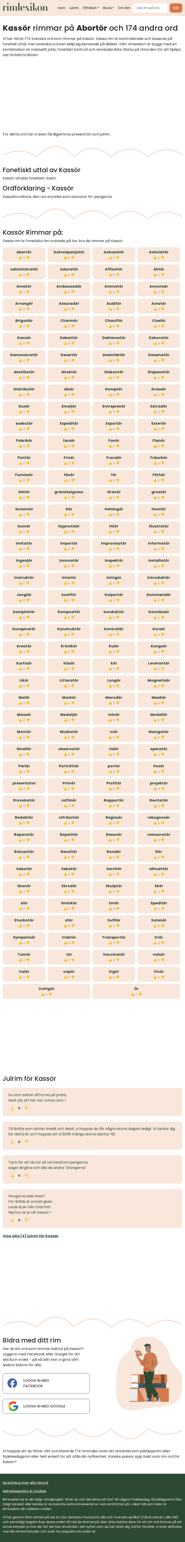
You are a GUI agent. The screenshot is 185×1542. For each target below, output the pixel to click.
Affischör (114, 269)
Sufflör (113, 920)
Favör (113, 440)
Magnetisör (159, 680)
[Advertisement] (92, 94)
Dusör (24, 406)
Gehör (24, 492)
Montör (24, 731)
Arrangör (24, 303)
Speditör (158, 903)
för (114, 474)
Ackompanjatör (68, 252)
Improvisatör (114, 543)
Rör (158, 851)
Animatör (113, 286)
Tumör (24, 954)
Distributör (24, 389)
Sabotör (24, 868)
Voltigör (47, 988)
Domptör (114, 389)
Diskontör (113, 372)
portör (114, 766)
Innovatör (69, 560)
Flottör (24, 457)
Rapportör (114, 800)
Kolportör (114, 594)
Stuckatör (24, 920)
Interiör (69, 577)
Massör (24, 714)
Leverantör (158, 663)
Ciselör (159, 320)
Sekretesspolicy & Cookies (24, 1491)
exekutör (24, 423)
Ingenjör (24, 560)
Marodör (113, 697)
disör (69, 389)
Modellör (158, 714)
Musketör (69, 731)
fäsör (69, 474)
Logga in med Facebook (36, 1383)
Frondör (114, 457)
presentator (24, 783)
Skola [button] (107, 8)
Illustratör (159, 526)
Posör (158, 766)
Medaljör (69, 714)
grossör (158, 492)
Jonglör (24, 594)
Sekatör (69, 868)
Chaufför (114, 320)
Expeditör (69, 423)
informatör (159, 543)
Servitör (114, 868)
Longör (114, 680)
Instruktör (24, 577)
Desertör (69, 354)
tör (69, 954)
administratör (24, 269)
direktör (69, 372)
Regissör (114, 817)
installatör (158, 560)
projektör (159, 783)
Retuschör (24, 851)
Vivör (159, 971)
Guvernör (24, 509)
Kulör (114, 646)
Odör (114, 749)
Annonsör (158, 286)
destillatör (24, 372)
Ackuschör (114, 252)
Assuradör (69, 303)
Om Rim (124, 8)
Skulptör (114, 886)
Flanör (159, 440)
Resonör (114, 834)
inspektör (114, 560)
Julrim (74, 8)
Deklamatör (114, 337)
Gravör (114, 492)
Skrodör (69, 886)
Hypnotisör (69, 526)
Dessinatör (158, 354)
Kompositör (69, 611)
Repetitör (69, 834)
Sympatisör (24, 937)
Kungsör (159, 646)
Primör (68, 783)
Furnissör (24, 474)
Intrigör (113, 577)
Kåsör (69, 663)
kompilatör (24, 611)
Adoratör (69, 269)
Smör (114, 903)
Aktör (158, 269)
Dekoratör (159, 337)
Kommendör (159, 594)
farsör (69, 440)
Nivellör (24, 749)
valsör (159, 954)
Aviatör (158, 303)
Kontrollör (114, 629)
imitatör (24, 543)
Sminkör (69, 903)
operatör (158, 749)
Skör (159, 886)
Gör (68, 509)
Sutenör (158, 920)
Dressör (158, 389)
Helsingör (114, 509)
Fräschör (158, 457)
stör (69, 920)
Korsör (159, 629)
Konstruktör (69, 629)
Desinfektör (114, 354)
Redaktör (24, 817)
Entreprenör (113, 406)
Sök (176, 8)
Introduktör (158, 577)
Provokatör (24, 800)
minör (114, 714)
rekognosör (159, 817)
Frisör (69, 457)
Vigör (114, 971)
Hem (61, 8)
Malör (24, 697)
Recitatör (159, 800)
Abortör (24, 252)
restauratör (158, 834)
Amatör (24, 286)
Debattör (69, 337)
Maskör (159, 697)
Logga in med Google (44, 1406)
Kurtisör (24, 663)
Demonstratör (24, 354)
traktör (69, 937)
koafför (69, 594)
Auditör (113, 303)
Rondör (114, 851)
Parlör (24, 766)
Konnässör (158, 611)
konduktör (114, 611)
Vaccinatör (114, 954)
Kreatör (24, 646)
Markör (69, 697)
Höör (113, 526)
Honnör (159, 509)
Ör (136, 988)
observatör (69, 749)
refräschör (69, 817)
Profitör (113, 783)
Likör (24, 680)
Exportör (114, 423)
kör (114, 663)
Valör (24, 971)
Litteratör (69, 680)
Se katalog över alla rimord (25, 1482)
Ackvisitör (159, 252)
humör (24, 526)
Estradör (158, 406)
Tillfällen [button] (89, 8)
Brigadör (24, 320)
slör (24, 903)
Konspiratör (24, 629)
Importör (69, 543)
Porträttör (69, 766)
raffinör (68, 800)
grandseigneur (68, 492)
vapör (69, 971)
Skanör (24, 886)
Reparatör (24, 834)
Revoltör (69, 851)
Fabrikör (24, 440)
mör (114, 731)
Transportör (114, 937)
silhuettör (158, 868)
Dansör (24, 337)
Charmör (69, 320)
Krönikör (69, 646)
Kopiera (45, 1108)
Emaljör (69, 406)
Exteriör (158, 423)
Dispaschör (159, 372)
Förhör (159, 474)
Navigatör (159, 731)
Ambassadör (69, 286)
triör (159, 937)
